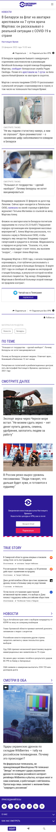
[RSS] (35, 806)
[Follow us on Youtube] (16, 806)
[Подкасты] (42, 806)
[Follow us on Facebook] (4, 806)
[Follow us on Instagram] (23, 806)
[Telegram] (28, 828)
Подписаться (28, 297)
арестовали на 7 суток (33, 72)
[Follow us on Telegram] (29, 806)
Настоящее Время (10, 41)
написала (13, 207)
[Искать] (44, 828)
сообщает (17, 68)
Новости (7, 11)
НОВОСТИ (10, 614)
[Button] (19, 53)
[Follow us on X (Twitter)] (10, 806)
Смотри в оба (15, 680)
